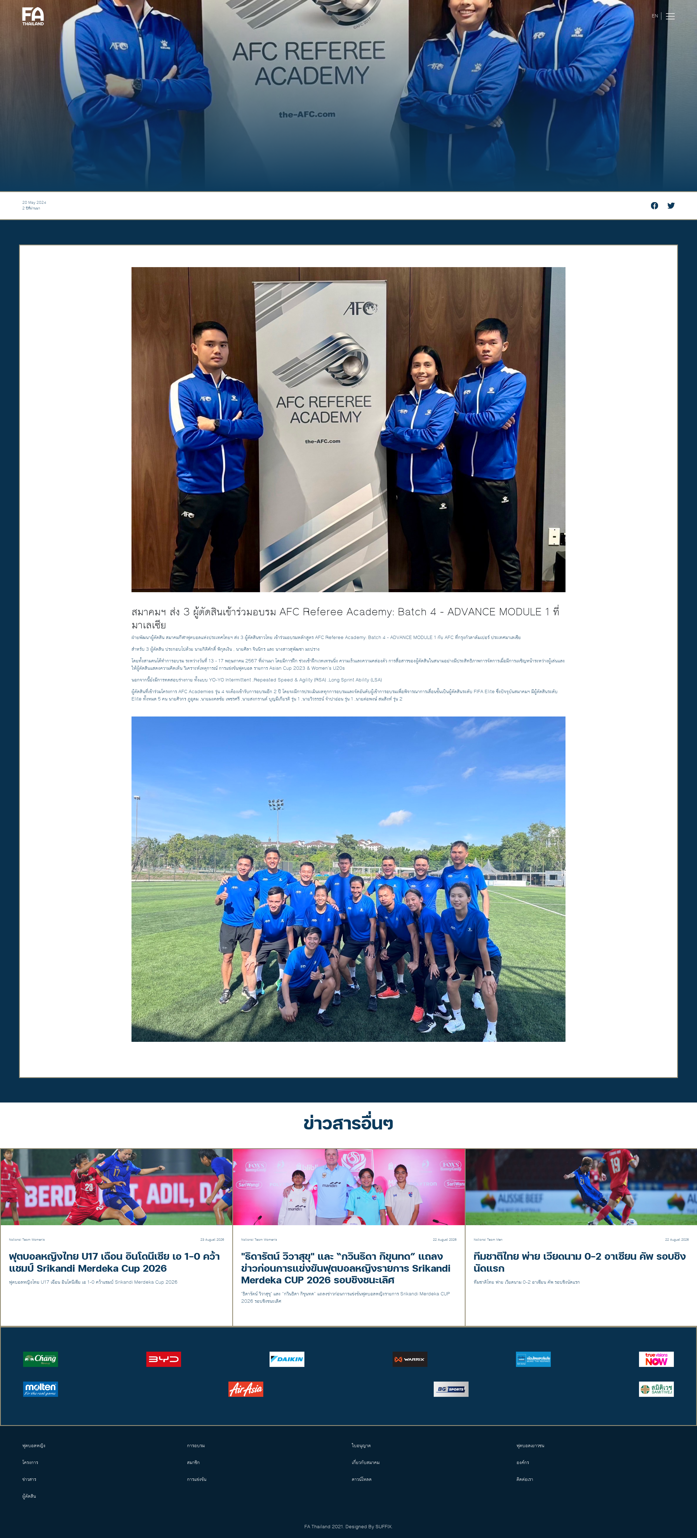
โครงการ (30, 1462)
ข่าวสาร (29, 1479)
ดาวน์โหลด (362, 1479)
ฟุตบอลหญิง (33, 1446)
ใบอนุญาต (361, 1446)
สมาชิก (193, 1462)
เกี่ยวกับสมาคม (366, 1462)
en (655, 16)
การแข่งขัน (196, 1479)
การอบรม (196, 1446)
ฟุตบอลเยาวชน (530, 1446)
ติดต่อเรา (524, 1479)
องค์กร (522, 1462)
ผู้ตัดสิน (29, 1496)
